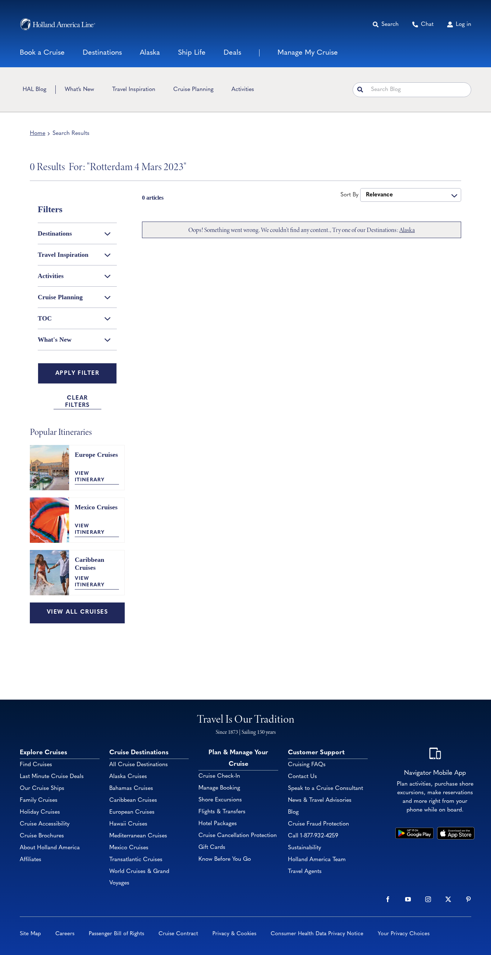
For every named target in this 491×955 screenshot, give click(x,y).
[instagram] (428, 899)
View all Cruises (77, 612)
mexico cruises (96, 507)
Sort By (349, 195)
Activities (51, 276)
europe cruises (96, 454)
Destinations (55, 233)
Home (37, 133)
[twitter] (448, 899)
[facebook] (388, 899)
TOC (45, 318)
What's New (55, 339)
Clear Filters (77, 401)
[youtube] (408, 899)
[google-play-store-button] (414, 830)
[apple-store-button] (456, 830)
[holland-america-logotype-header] (58, 24)
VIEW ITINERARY (90, 477)
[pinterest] (468, 899)
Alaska (407, 230)
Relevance (379, 195)
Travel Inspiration (63, 254)
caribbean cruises (89, 563)
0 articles (153, 198)
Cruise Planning (60, 297)
